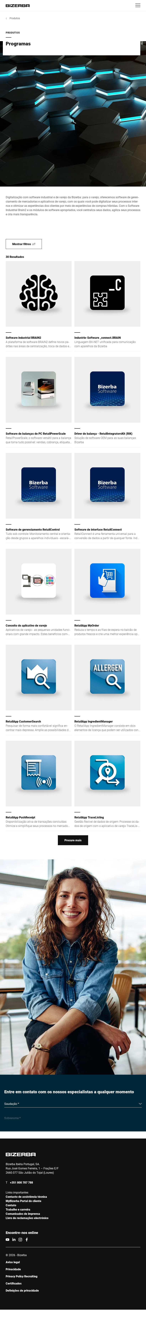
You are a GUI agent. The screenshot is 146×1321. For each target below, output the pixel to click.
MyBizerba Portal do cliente (23, 1201)
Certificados (14, 1283)
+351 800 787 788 (21, 1182)
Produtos (15, 18)
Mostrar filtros (21, 244)
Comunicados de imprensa (23, 1213)
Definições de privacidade (22, 1290)
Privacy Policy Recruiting (21, 1276)
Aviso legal (13, 1262)
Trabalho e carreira (18, 1209)
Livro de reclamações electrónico (27, 1218)
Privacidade (13, 1269)
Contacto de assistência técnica (26, 1196)
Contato (11, 1205)
